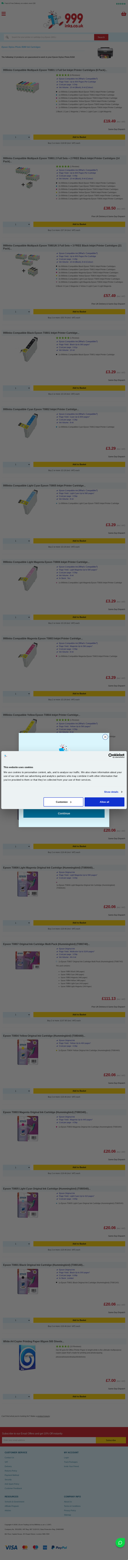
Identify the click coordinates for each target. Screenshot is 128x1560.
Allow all (104, 801)
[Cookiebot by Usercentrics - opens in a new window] (110, 755)
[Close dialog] (105, 737)
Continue (64, 813)
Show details (111, 792)
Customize (62, 801)
